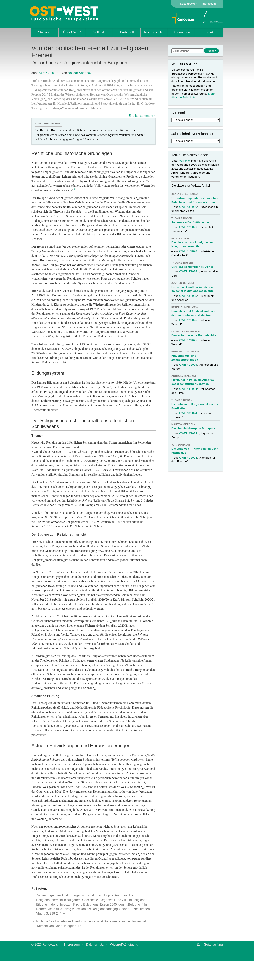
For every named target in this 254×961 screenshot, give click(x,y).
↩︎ (64, 913)
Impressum (209, 3)
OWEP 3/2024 (188, 413)
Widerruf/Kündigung (124, 944)
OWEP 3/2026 (188, 206)
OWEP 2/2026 (188, 227)
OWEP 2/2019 (47, 73)
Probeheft (127, 32)
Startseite (44, 32)
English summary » (142, 115)
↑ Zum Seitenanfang (208, 944)
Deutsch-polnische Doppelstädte (193, 335)
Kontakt (209, 32)
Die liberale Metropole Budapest (193, 428)
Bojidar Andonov (79, 73)
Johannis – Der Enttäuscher (190, 222)
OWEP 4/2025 (188, 271)
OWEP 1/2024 (188, 457)
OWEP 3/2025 (188, 295)
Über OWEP (72, 32)
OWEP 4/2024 (188, 388)
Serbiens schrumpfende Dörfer (192, 266)
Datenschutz (95, 944)
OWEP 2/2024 (188, 433)
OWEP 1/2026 (188, 251)
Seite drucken (188, 3)
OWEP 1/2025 (188, 364)
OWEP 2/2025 (188, 320)
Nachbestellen (154, 32)
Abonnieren (181, 32)
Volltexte (99, 32)
